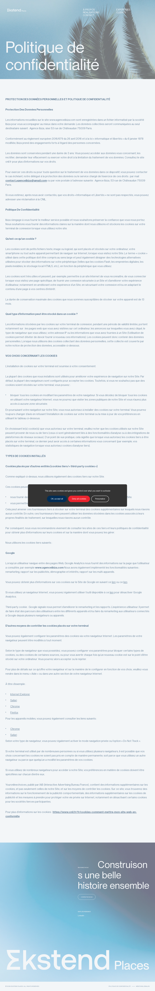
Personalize (100, 499)
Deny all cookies (79, 499)
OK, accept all (57, 499)
